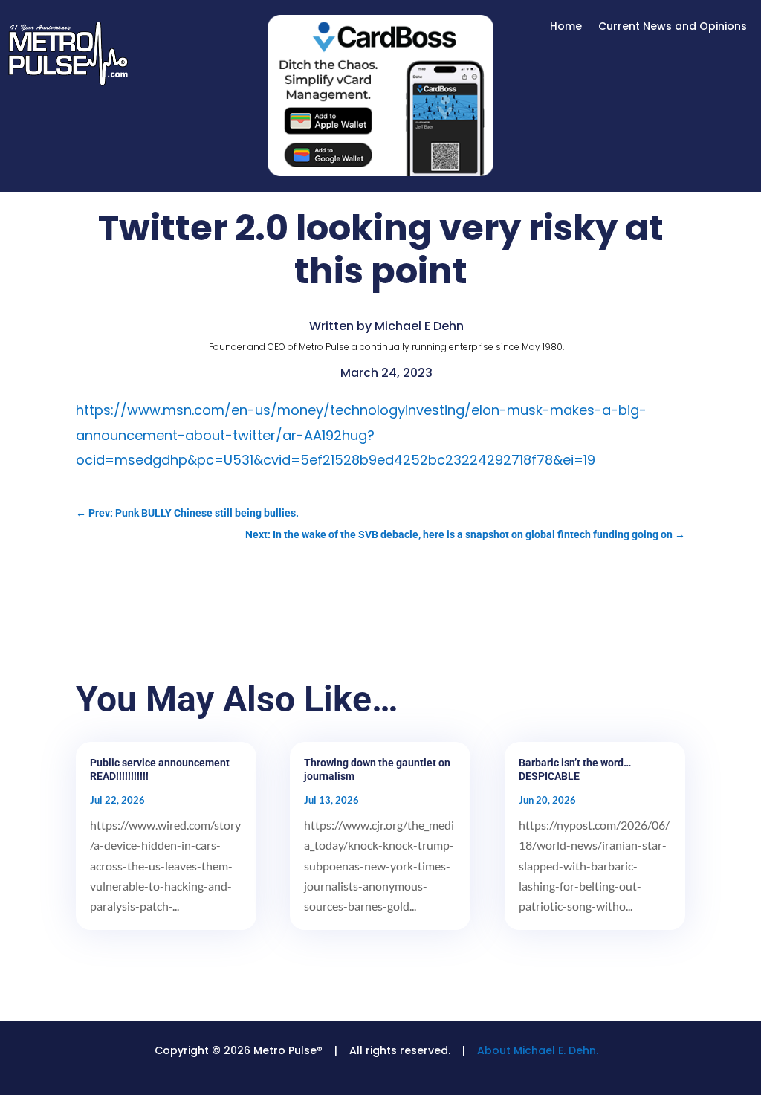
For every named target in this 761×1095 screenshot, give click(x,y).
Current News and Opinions (672, 27)
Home (566, 27)
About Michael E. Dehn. (537, 1050)
